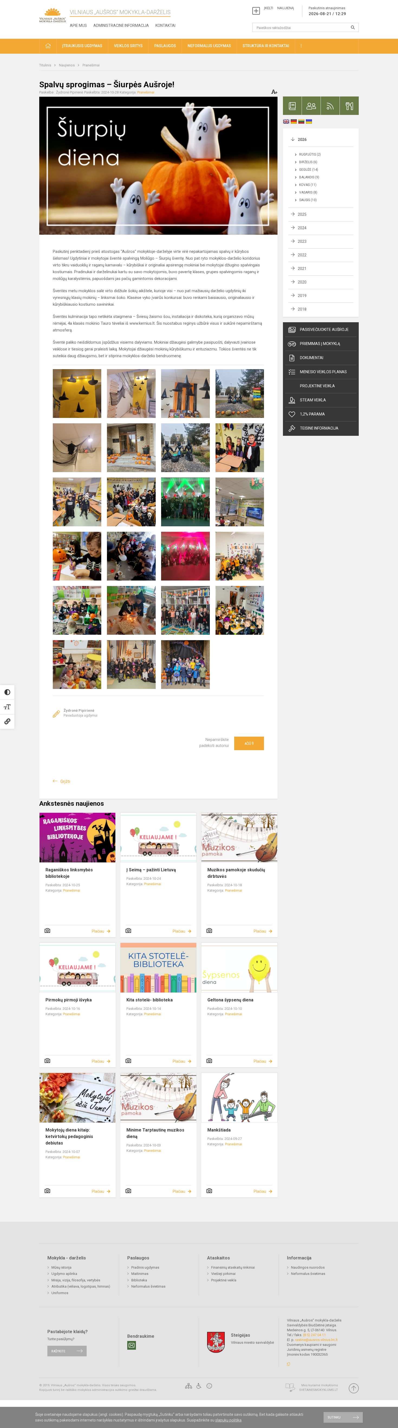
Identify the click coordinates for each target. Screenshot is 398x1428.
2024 (302, 228)
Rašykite (58, 1351)
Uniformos (59, 1293)
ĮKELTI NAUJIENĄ (279, 8)
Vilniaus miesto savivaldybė (252, 1342)
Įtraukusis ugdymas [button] (82, 46)
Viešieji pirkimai (223, 1274)
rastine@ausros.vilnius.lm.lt (316, 1340)
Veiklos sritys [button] (128, 46)
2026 (302, 139)
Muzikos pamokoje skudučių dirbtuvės (236, 873)
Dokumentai (311, 358)
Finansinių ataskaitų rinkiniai (233, 1267)
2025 (302, 214)
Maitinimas (139, 1274)
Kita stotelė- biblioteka (149, 999)
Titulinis (45, 65)
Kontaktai (165, 25)
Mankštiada (219, 1130)
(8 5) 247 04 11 (314, 1335)
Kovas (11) (308, 185)
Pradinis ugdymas (145, 1267)
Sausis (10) (308, 200)
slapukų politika (228, 1420)
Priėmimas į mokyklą (320, 343)
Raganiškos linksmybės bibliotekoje (69, 873)
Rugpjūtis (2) (310, 154)
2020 (302, 282)
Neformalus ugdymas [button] (209, 46)
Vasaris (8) (308, 192)
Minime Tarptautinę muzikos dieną (155, 1133)
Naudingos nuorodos (308, 1267)
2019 (302, 296)
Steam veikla (313, 400)
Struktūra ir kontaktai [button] (266, 46)
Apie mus (78, 25)
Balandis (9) (309, 177)
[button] (48, 46)
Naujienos (67, 65)
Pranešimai (91, 65)
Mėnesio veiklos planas (323, 372)
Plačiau (98, 931)
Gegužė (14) (308, 170)
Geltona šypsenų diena (230, 999)
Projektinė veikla (317, 386)
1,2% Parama (312, 414)
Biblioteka (139, 1280)
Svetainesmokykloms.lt (318, 1390)
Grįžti (65, 781)
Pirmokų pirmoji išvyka (68, 999)
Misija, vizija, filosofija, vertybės (75, 1280)
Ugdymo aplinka (64, 1274)
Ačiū (249, 743)
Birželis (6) (308, 162)
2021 (302, 268)
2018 (302, 309)
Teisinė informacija (319, 428)
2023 (302, 241)
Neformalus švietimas (148, 1286)
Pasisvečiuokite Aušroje (324, 329)
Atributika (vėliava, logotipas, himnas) (80, 1286)
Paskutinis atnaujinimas (327, 11)
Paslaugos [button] (165, 46)
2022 (302, 255)
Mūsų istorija (61, 1267)
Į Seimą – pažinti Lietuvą (151, 869)
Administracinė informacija (121, 25)
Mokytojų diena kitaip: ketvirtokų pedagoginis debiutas (69, 1136)
